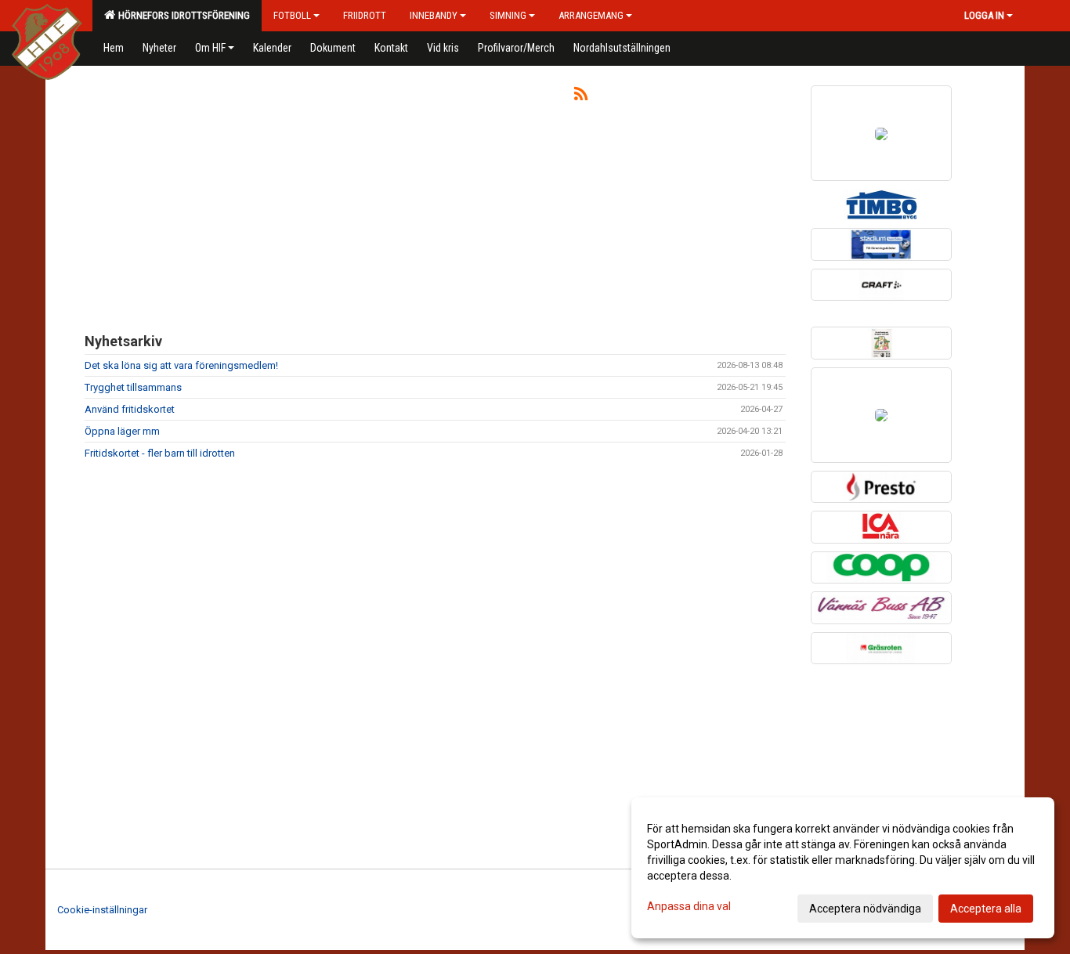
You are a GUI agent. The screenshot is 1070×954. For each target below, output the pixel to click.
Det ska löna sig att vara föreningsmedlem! (181, 365)
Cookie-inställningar (102, 910)
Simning (508, 15)
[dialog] (842, 867)
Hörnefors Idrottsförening (182, 15)
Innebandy (433, 15)
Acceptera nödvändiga (865, 908)
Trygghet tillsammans (133, 387)
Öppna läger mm (122, 431)
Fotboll (292, 15)
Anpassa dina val (689, 906)
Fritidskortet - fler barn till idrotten (160, 453)
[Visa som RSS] (580, 97)
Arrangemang (591, 15)
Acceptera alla (985, 908)
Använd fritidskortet (130, 409)
